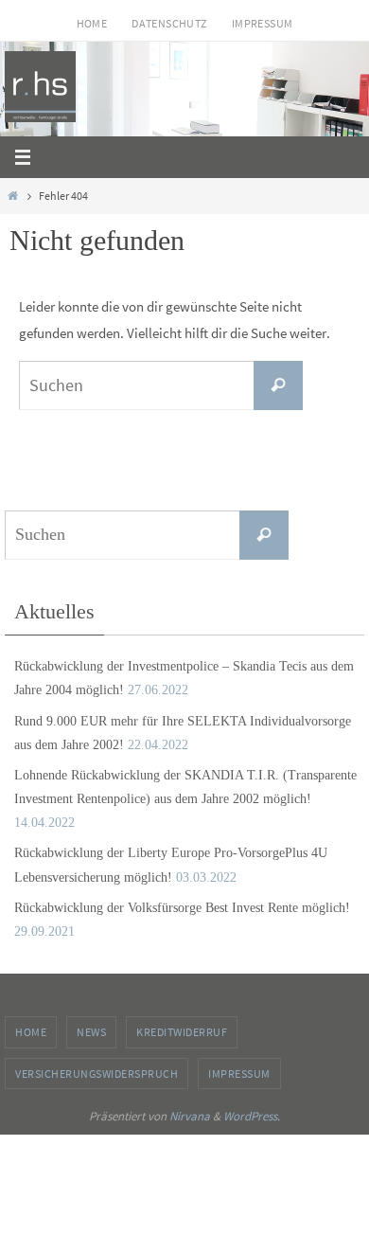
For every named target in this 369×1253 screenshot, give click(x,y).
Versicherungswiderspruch (96, 1073)
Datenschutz (169, 23)
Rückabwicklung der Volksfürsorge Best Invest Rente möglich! (182, 908)
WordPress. (251, 1116)
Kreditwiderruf (181, 1032)
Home (92, 23)
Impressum (262, 23)
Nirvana (189, 1116)
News (91, 1032)
